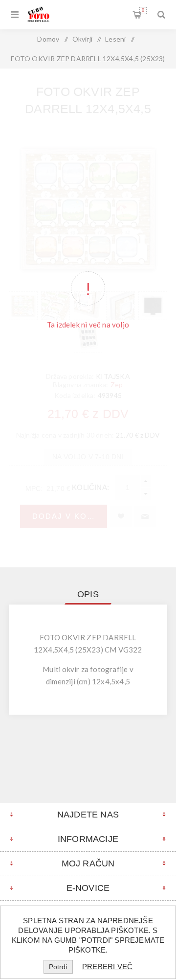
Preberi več (107, 966)
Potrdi (58, 967)
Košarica (143, 10)
